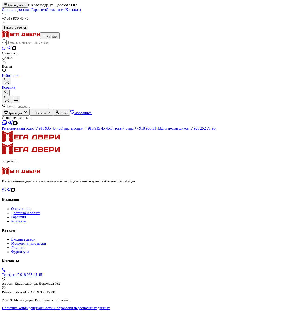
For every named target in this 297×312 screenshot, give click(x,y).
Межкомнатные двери (28, 243)
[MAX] (14, 49)
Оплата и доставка (16, 10)
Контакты (73, 10)
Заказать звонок (15, 27)
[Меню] (15, 99)
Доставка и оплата (25, 213)
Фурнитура (20, 252)
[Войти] (6, 93)
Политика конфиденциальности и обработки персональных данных (56, 308)
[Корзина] (6, 81)
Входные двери (23, 239)
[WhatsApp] (4, 49)
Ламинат (18, 248)
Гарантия (38, 10)
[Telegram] (9, 49)
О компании (55, 10)
